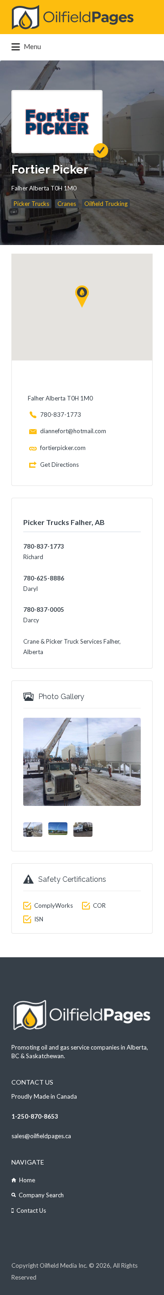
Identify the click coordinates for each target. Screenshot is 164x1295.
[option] (82, 762)
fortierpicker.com (63, 447)
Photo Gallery (61, 696)
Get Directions (59, 464)
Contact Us (31, 1210)
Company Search (41, 1195)
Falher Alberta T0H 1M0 (44, 188)
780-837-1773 (60, 414)
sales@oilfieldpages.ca (41, 1136)
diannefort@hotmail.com (73, 431)
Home (27, 1180)
